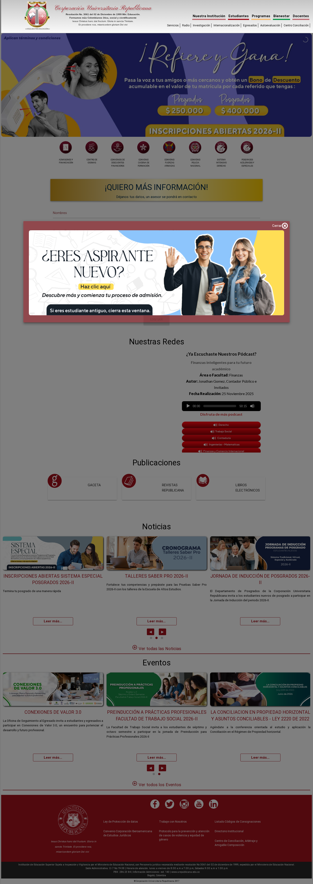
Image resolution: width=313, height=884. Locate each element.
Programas (261, 16)
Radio (185, 25)
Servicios (173, 25)
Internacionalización (227, 25)
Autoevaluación (270, 25)
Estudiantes (238, 16)
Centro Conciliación (296, 25)
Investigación (201, 25)
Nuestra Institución (209, 16)
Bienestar (281, 16)
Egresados (250, 25)
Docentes (301, 16)
